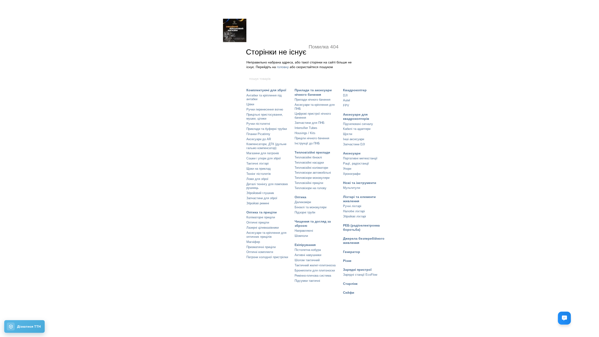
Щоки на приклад (258, 168)
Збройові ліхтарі (354, 216)
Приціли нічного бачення (312, 138)
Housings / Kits (305, 133)
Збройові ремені (257, 203)
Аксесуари (352, 153)
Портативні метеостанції (360, 158)
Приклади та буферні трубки (266, 129)
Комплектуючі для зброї (266, 90)
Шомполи (301, 236)
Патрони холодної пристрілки (267, 257)
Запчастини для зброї (261, 198)
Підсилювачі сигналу (358, 124)
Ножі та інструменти (359, 183)
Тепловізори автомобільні (313, 172)
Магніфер (253, 242)
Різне (347, 261)
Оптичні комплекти (259, 252)
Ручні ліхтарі (352, 206)
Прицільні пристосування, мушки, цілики (264, 116)
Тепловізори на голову (310, 188)
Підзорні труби (305, 212)
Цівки (250, 104)
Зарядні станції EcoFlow (360, 274)
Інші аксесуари (353, 139)
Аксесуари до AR (258, 139)
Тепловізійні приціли (309, 183)
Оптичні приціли (257, 222)
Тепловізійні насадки (309, 162)
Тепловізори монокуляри (312, 177)
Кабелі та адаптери (356, 129)
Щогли (347, 134)
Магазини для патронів (262, 153)
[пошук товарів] (350, 78)
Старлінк (350, 284)
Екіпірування (305, 245)
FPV (346, 105)
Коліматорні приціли (260, 217)
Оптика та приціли (261, 212)
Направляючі (304, 230)
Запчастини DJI (354, 144)
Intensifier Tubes (306, 128)
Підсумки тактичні (307, 280)
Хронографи (351, 174)
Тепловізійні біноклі (308, 157)
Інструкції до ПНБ (307, 143)
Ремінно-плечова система (313, 275)
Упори (347, 168)
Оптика (300, 197)
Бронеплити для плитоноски (315, 270)
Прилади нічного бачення (312, 99)
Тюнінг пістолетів (258, 174)
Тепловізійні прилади (312, 152)
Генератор (351, 252)
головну (283, 67)
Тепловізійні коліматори (311, 167)
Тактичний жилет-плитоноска (315, 265)
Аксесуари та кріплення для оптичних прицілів (266, 234)
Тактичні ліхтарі (257, 163)
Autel (346, 100)
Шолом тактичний (307, 260)
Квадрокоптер (355, 90)
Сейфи (348, 292)
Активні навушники (308, 255)
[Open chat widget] (564, 318)
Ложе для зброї (257, 179)
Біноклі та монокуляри (310, 207)
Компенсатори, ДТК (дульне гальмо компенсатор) (266, 146)
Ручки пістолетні (258, 123)
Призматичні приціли (261, 247)
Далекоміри (303, 202)
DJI (345, 95)
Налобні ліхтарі (354, 211)
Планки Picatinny (258, 134)
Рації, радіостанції (356, 163)
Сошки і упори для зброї (263, 158)
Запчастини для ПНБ (310, 123)
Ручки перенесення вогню (264, 109)
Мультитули (351, 188)
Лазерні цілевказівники (262, 227)
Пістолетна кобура (308, 250)
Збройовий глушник (260, 193)
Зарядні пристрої (357, 269)
